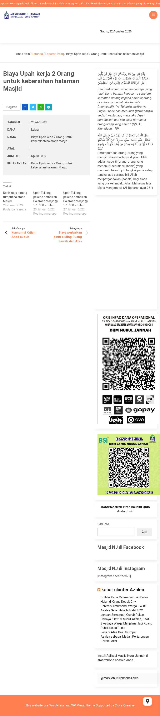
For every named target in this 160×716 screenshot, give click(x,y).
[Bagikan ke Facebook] (25, 107)
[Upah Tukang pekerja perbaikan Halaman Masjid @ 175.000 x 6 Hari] (78, 203)
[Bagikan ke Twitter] (33, 107)
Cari (144, 531)
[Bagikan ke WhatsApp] (41, 107)
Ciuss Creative (125, 705)
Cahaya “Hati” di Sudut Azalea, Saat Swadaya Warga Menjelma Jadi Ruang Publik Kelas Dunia (126, 623)
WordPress (57, 705)
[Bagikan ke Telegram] (49, 107)
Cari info (103, 524)
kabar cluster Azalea (122, 589)
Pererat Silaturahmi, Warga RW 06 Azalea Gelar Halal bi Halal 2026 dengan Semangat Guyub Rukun (123, 610)
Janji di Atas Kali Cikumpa (118, 632)
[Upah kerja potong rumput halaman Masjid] (18, 201)
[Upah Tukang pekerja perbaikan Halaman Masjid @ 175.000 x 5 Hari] (48, 203)
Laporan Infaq (54, 54)
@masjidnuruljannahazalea (120, 678)
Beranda (37, 54)
